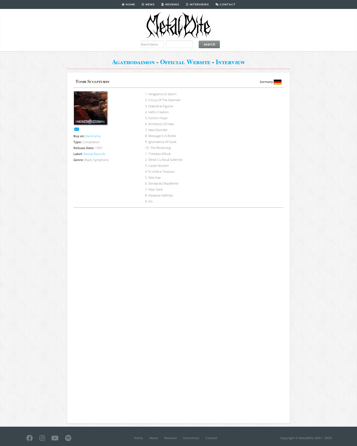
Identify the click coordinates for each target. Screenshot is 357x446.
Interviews (199, 4)
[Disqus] (178, 263)
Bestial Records (94, 154)
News (149, 4)
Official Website (185, 61)
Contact (227, 4)
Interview (230, 61)
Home (130, 4)
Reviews (171, 4)
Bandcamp (93, 136)
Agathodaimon (133, 61)
